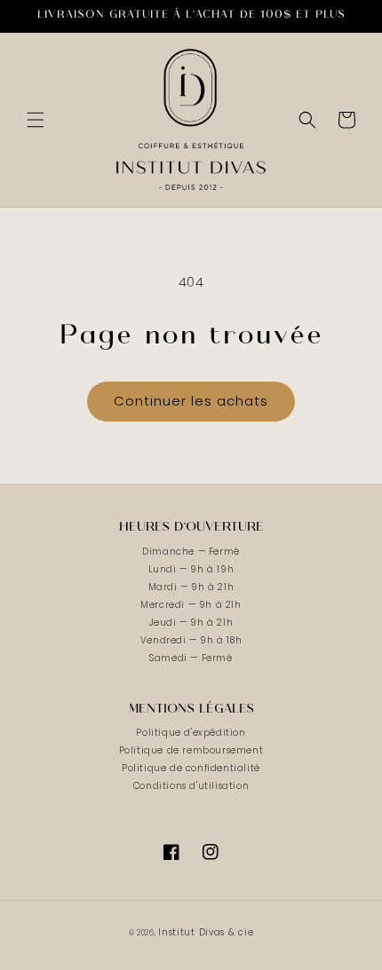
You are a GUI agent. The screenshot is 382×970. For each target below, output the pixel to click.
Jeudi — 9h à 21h (191, 622)
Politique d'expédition (190, 732)
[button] (35, 119)
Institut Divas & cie (205, 932)
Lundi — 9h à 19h (191, 569)
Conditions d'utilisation (191, 786)
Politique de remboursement (191, 750)
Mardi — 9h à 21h (191, 587)
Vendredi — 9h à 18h (191, 640)
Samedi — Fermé (190, 658)
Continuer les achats (191, 400)
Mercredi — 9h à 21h (190, 604)
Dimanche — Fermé (191, 551)
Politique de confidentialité (191, 768)
